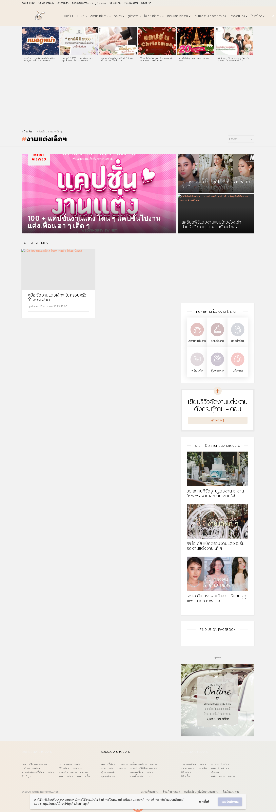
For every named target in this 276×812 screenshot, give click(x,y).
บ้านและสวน (131, 3)
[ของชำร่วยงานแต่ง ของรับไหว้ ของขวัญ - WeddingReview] (238, 337)
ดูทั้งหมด (238, 371)
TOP (68, 16)
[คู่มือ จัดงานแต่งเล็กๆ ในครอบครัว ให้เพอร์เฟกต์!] (58, 269)
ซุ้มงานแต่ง (217, 371)
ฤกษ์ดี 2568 (28, 3)
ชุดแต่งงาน (217, 341)
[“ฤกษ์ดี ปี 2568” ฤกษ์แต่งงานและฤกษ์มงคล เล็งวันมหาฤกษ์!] (79, 41)
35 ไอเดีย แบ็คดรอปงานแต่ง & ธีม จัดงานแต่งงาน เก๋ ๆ (216, 545)
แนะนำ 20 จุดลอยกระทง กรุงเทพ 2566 (194, 59)
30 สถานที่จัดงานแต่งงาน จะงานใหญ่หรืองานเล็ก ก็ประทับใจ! (215, 493)
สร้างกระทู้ (217, 420)
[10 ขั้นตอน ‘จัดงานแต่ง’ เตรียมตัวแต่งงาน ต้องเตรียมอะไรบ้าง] (234, 41)
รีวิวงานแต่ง (238, 16)
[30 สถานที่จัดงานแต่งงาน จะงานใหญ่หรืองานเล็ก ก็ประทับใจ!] (217, 469)
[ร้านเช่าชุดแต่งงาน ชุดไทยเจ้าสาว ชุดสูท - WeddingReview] (217, 337)
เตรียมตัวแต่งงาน (177, 16)
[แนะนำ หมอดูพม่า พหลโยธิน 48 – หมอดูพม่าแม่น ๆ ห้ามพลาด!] (40, 41)
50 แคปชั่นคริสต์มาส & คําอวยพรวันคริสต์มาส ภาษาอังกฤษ (156, 59)
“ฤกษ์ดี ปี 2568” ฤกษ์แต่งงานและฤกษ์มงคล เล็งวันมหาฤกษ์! (77, 59)
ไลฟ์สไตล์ (115, 3)
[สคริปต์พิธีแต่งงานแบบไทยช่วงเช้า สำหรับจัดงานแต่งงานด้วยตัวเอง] (216, 213)
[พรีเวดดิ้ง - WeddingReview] (197, 366)
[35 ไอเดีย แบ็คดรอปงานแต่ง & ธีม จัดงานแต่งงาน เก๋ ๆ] (217, 521)
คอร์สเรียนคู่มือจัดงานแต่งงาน (201, 791)
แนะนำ (80, 16)
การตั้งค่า (205, 802)
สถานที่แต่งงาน (99, 16)
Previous (24, 46)
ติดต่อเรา (146, 3)
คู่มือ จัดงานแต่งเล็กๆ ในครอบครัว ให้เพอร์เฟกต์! (57, 297)
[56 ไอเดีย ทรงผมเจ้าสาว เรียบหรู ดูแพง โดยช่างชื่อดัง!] (217, 574)
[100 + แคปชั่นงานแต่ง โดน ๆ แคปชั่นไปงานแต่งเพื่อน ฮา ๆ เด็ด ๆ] (99, 193)
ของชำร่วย (237, 341)
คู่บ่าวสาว (132, 16)
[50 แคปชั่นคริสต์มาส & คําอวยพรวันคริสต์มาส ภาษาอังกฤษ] (157, 41)
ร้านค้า (118, 16)
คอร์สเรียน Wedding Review (89, 3)
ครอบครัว (62, 3)
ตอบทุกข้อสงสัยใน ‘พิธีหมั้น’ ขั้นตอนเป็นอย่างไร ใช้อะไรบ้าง (117, 59)
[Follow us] (273, 16)
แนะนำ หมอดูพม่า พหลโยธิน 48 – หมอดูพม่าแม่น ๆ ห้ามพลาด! (39, 59)
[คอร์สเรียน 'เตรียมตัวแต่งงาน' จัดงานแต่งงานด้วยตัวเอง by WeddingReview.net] (217, 734)
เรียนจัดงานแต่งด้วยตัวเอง (210, 16)
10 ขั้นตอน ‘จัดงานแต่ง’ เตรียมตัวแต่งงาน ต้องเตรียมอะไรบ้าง (233, 59)
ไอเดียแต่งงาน (152, 16)
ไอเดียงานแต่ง (46, 3)
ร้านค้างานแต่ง (171, 791)
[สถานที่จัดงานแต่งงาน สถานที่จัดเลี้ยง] (197, 337)
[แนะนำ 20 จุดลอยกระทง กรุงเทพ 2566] (195, 41)
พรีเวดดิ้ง (197, 371)
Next (252, 46)
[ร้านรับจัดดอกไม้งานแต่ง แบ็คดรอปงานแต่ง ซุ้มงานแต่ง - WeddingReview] (217, 366)
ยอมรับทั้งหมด (230, 802)
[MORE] (86, 314)
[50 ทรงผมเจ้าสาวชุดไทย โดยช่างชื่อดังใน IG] (216, 173)
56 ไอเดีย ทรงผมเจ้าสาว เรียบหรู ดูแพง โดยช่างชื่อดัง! (217, 598)
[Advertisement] (138, 95)
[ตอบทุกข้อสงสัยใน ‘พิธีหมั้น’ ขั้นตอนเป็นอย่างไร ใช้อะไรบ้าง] (118, 41)
